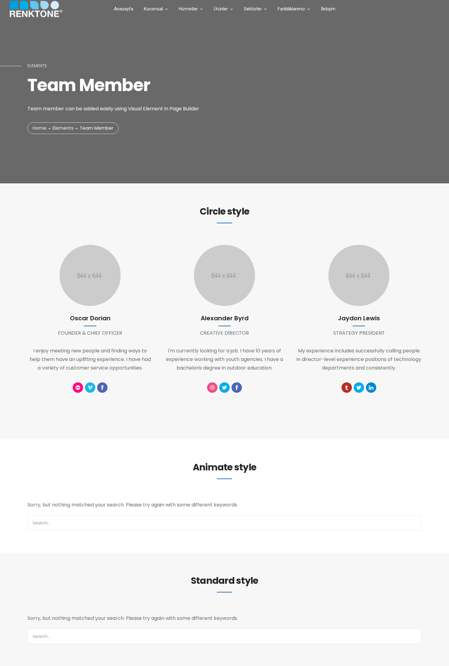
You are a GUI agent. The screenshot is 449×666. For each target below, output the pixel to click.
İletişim (328, 9)
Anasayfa (123, 9)
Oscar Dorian (90, 318)
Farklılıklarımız (291, 9)
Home (39, 128)
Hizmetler (188, 9)
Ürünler (221, 9)
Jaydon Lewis (359, 318)
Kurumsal (153, 9)
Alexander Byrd (225, 318)
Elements (63, 128)
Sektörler (253, 9)
